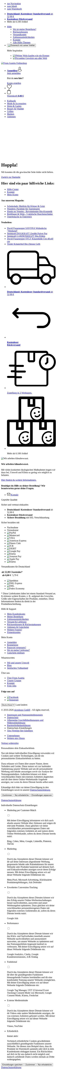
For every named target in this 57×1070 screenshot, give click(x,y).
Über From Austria (15, 678)
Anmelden (12, 642)
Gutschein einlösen (16, 653)
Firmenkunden (13, 632)
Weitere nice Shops (16, 738)
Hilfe (9, 26)
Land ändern (21, 705)
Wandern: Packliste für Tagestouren (23, 209)
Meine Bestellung (15, 616)
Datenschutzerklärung (40, 790)
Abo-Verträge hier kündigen (20, 730)
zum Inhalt (12, 6)
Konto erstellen (14, 83)
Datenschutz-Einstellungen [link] (19, 728)
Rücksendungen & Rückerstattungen (24, 624)
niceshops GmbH (22, 710)
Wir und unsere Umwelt (18, 662)
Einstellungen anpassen (42, 795)
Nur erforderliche (22, 795)
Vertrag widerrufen (10, 743)
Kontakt (16, 40)
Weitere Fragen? (14, 629)
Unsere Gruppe (14, 680)
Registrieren (12, 645)
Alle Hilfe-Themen (21, 42)
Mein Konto (12, 194)
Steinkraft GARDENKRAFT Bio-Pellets (26, 236)
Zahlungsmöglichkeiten (23, 37)
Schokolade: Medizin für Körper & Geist (26, 206)
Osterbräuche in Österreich (19, 216)
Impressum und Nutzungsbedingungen (25, 715)
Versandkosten (19, 34)
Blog (9, 665)
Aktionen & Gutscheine (18, 627)
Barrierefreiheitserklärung (19, 725)
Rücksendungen (20, 32)
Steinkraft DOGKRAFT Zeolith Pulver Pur (27, 233)
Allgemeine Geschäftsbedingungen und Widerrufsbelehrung (25, 721)
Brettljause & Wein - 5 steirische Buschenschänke (30, 214)
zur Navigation (14, 3)
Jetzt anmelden (14, 73)
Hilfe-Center (13, 189)
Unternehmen (13, 735)
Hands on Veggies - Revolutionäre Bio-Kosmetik (29, 211)
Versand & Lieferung (16, 622)
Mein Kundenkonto (16, 614)
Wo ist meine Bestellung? (24, 29)
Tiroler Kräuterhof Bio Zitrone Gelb (23, 244)
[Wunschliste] (9, 88)
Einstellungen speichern (12, 1065)
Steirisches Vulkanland (17, 668)
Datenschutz (12, 717)
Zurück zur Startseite (10, 177)
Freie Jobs (11, 686)
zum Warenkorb (14, 9)
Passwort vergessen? (16, 647)
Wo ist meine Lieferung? (18, 650)
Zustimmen (7, 795)
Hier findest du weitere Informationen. (18, 480)
